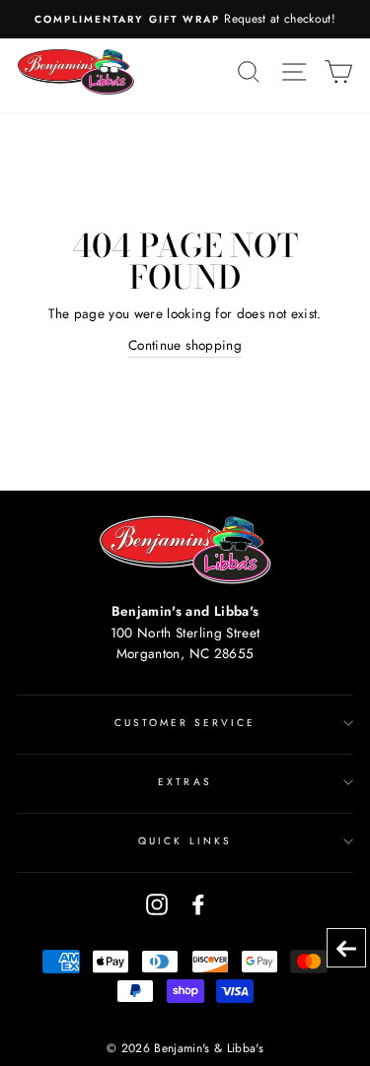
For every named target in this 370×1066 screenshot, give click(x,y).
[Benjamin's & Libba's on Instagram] (157, 904)
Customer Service (185, 722)
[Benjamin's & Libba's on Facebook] (198, 904)
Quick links (185, 840)
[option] (185, 19)
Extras (184, 781)
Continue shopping (185, 345)
